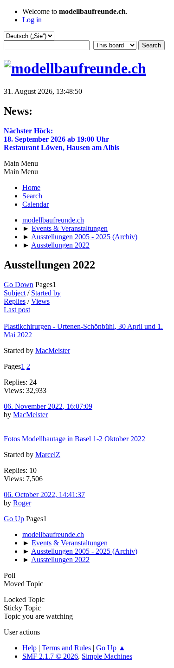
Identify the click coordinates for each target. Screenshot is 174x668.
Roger (22, 503)
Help (29, 648)
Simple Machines (107, 656)
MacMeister (52, 350)
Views (40, 301)
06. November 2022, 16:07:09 (48, 406)
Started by (46, 293)
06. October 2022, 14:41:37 (44, 494)
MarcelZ (47, 454)
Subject (15, 293)
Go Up (14, 519)
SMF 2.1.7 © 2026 (50, 656)
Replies (15, 301)
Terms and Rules (66, 648)
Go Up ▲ (111, 648)
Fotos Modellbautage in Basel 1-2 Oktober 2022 (74, 439)
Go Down (18, 284)
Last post (17, 310)
